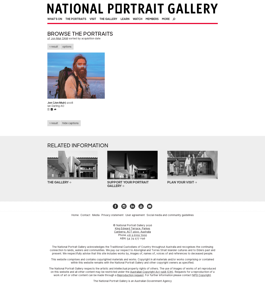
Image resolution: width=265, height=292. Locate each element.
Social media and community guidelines (170, 215)
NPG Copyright (201, 275)
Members (152, 19)
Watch (137, 19)
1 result (53, 46)
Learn (125, 19)
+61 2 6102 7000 (137, 235)
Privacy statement (112, 215)
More (166, 19)
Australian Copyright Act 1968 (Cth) (151, 271)
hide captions (70, 123)
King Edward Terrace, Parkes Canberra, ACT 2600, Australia (132, 230)
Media (96, 215)
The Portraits (75, 19)
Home (75, 215)
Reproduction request (130, 275)
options (66, 46)
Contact (85, 215)
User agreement (135, 215)
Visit (93, 19)
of (48, 38)
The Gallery (108, 19)
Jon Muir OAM (59, 38)
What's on (54, 19)
